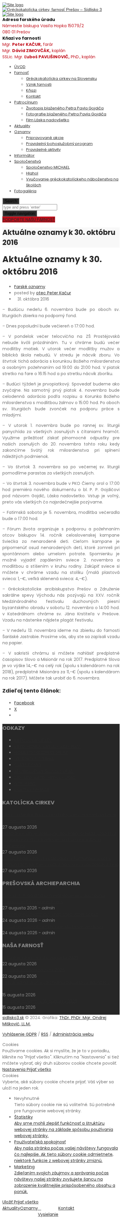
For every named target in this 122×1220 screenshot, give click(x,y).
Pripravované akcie (45, 138)
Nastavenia (14, 1069)
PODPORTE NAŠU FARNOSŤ (28, 219)
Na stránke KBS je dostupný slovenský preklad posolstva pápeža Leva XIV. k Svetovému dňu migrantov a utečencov (59, 839)
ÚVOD (19, 67)
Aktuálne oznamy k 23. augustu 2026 (40, 958)
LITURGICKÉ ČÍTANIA (34, 759)
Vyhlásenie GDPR (19, 1034)
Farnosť (21, 72)
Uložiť (8, 1202)
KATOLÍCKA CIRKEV (33, 740)
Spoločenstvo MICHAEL (48, 167)
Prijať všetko (39, 1069)
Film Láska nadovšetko (47, 120)
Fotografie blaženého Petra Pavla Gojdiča (66, 114)
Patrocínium (26, 102)
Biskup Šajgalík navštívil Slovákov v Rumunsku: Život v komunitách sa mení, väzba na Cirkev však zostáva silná (60, 861)
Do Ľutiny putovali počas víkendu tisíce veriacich (52, 926)
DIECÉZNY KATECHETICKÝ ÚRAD (45, 777)
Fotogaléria (25, 191)
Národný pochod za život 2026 (33, 970)
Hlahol (32, 173)
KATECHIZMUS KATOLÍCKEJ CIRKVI (47, 746)
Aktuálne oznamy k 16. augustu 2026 (39, 1001)
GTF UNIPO (25, 784)
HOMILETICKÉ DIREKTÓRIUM (41, 753)
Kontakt (33, 96)
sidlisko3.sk (13, 1018)
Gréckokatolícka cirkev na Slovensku (61, 78)
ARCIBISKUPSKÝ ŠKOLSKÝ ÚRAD (44, 771)
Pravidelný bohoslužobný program (59, 143)
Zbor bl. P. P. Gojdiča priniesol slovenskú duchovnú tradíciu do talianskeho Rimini (53, 899)
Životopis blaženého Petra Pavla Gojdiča (65, 108)
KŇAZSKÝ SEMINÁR (31, 790)
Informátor (24, 155)
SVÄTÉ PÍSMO (27, 765)
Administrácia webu (73, 1034)
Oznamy (22, 132)
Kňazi (31, 90)
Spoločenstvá (27, 161)
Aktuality (22, 126)
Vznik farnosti (39, 84)
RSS (44, 1034)
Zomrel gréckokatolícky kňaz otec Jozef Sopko (50, 914)
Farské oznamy (29, 287)
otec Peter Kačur (53, 293)
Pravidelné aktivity (43, 149)
